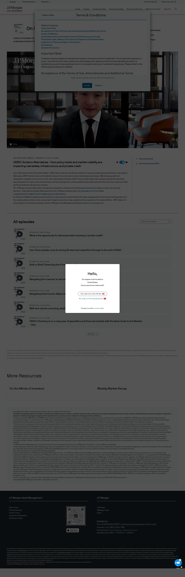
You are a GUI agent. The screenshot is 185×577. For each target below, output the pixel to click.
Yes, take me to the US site (91, 294)
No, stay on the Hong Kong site (91, 298)
